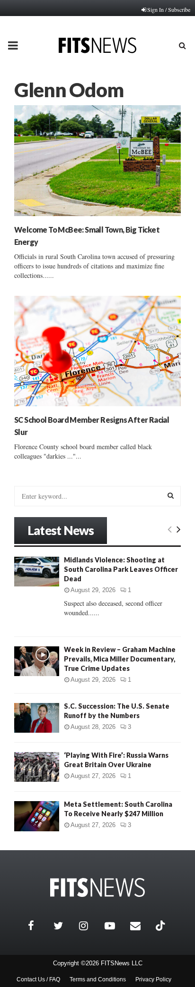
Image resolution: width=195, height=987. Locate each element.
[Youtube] (115, 925)
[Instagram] (89, 925)
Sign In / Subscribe (168, 9)
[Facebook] (38, 925)
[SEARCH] (170, 495)
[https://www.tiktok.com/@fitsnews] (161, 925)
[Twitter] (63, 925)
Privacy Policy (153, 979)
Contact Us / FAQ (38, 979)
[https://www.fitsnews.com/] (97, 888)
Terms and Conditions (98, 979)
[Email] (140, 925)
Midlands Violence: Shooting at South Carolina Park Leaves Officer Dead (121, 569)
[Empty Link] (169, 529)
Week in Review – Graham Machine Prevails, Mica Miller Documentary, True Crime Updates (120, 658)
